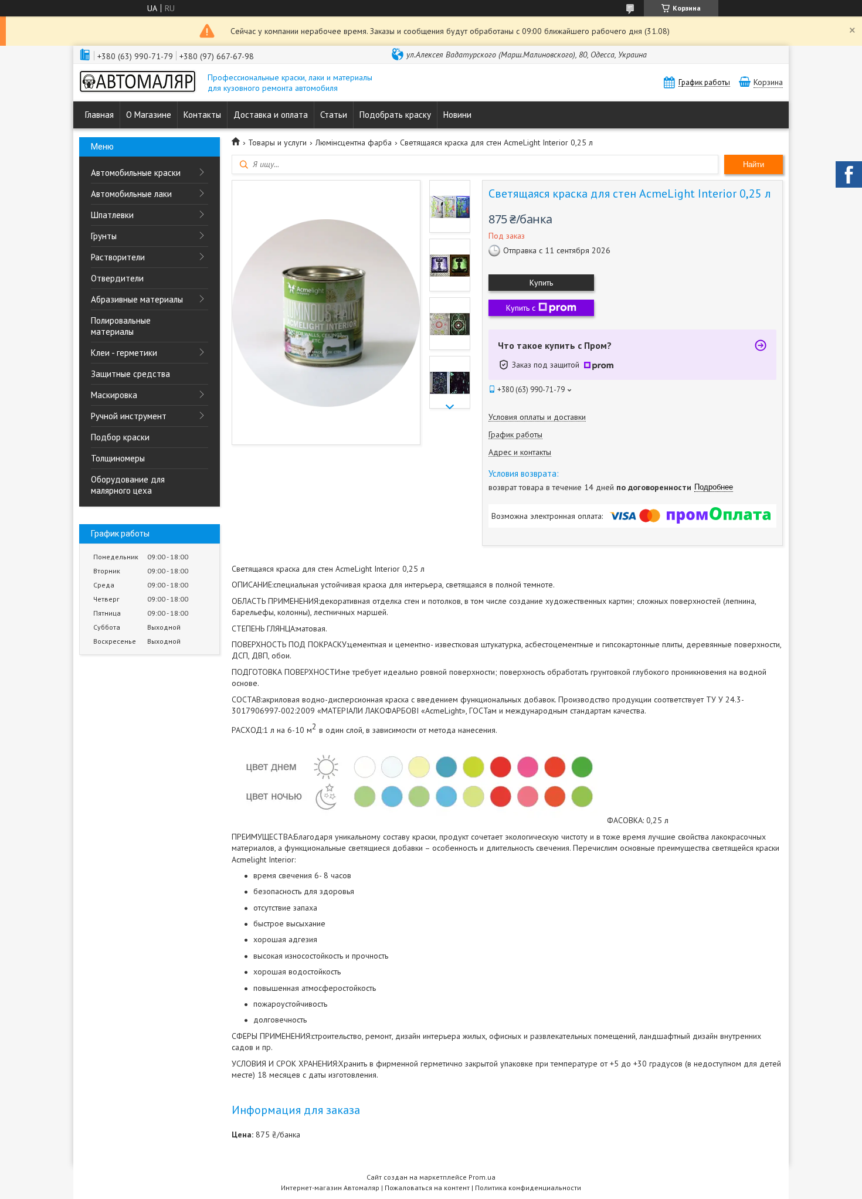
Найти (753, 164)
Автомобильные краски (136, 172)
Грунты (104, 236)
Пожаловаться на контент (427, 1187)
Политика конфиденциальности (528, 1187)
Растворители (118, 257)
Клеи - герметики (124, 352)
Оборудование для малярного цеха (128, 485)
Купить (541, 282)
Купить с (520, 308)
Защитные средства (130, 373)
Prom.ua (482, 1177)
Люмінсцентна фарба (353, 142)
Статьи (333, 114)
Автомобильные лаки (131, 193)
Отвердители (117, 278)
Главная (99, 114)
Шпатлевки (112, 214)
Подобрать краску (395, 114)
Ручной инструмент (129, 416)
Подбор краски (120, 437)
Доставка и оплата (270, 114)
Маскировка (114, 394)
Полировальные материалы (121, 326)
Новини (457, 114)
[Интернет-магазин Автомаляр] (137, 83)
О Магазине (148, 114)
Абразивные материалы (137, 299)
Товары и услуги (277, 142)
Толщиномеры (118, 458)
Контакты (202, 114)
